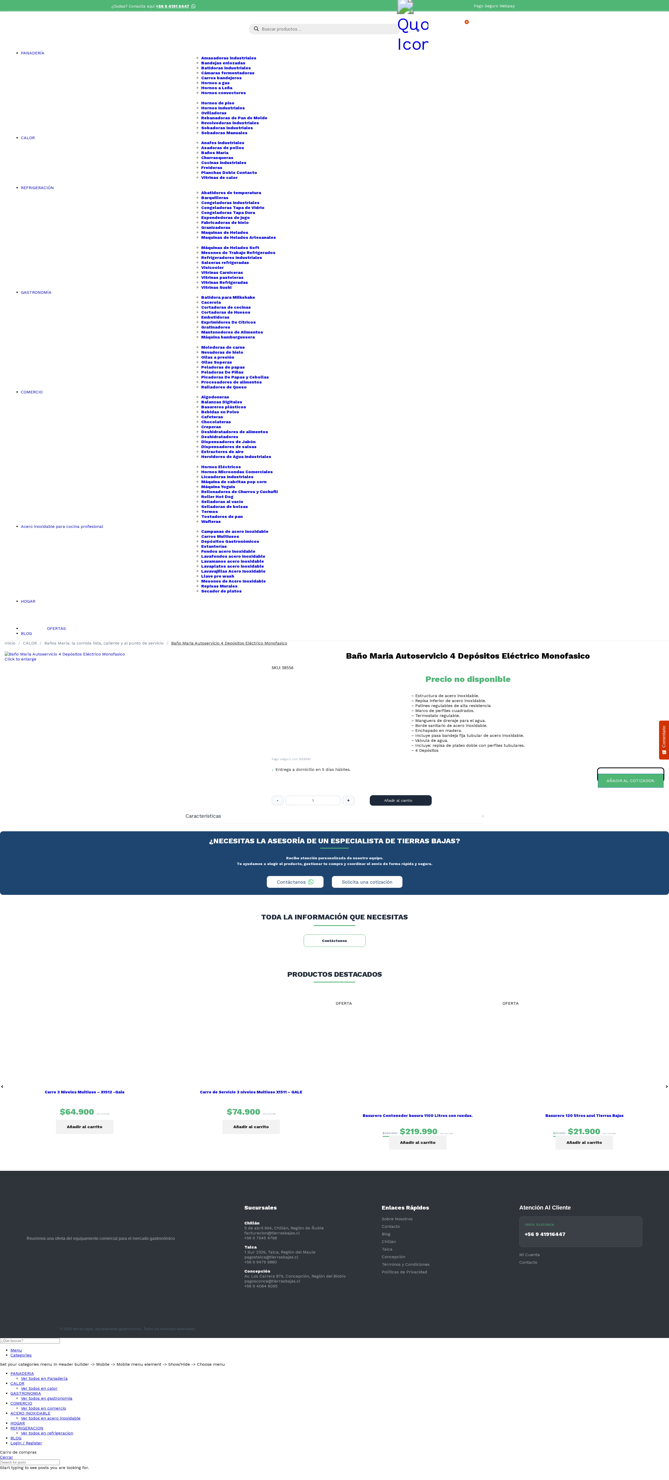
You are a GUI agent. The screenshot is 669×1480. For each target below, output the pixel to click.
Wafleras (211, 521)
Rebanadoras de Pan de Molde (234, 117)
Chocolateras (216, 421)
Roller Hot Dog (217, 496)
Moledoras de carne (223, 347)
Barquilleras (214, 197)
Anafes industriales (222, 142)
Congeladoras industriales (230, 202)
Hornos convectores (223, 92)
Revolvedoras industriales (230, 122)
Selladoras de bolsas (224, 506)
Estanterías (214, 546)
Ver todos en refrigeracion (47, 1433)
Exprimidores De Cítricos (228, 322)
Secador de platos (221, 591)
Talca (387, 1249)
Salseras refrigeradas (225, 262)
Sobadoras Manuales (224, 132)
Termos (209, 511)
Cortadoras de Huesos (225, 312)
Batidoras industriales (226, 67)
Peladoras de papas (223, 367)
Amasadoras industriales (228, 57)
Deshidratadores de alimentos (234, 431)
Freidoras (211, 167)
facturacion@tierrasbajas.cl (272, 1232)
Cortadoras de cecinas (226, 307)
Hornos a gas (215, 82)
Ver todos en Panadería (44, 1378)
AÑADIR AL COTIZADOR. (631, 780)
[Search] (663, 1340)
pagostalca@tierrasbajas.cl (271, 1257)
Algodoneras (215, 396)
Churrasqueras (217, 157)
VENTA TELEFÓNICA (539, 1225)
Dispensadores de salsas (229, 446)
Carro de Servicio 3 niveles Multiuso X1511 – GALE (251, 1092)
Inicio (11, 643)
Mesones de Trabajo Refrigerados (238, 252)
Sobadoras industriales (227, 127)
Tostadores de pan (222, 516)
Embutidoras (215, 317)
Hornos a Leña (216, 87)
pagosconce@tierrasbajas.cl (272, 1281)
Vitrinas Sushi (216, 287)
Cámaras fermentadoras (228, 72)
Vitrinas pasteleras (222, 277)
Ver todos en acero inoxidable (50, 1418)
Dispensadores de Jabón (228, 441)
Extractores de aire (222, 451)
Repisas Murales (219, 586)
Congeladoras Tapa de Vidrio (232, 207)
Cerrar (6, 1457)
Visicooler (212, 267)
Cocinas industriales (223, 162)
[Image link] (31, 1262)
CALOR (30, 643)
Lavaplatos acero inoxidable (232, 566)
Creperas (211, 426)
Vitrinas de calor (219, 177)
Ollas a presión (217, 357)
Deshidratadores (219, 436)
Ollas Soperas (216, 362)
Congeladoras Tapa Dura (228, 212)
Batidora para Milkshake (228, 297)
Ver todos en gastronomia (46, 1398)
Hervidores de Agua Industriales (236, 456)
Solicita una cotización (367, 882)
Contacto (391, 1226)
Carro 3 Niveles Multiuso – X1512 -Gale (85, 1092)
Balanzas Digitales (221, 401)
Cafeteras (212, 416)
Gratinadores (215, 327)
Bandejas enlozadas (223, 62)
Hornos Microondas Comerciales (237, 471)
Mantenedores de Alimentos (232, 332)
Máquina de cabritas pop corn (234, 481)
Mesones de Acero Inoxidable (233, 581)
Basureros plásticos (223, 406)
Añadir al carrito (398, 800)
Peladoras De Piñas (222, 372)
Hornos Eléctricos (221, 466)
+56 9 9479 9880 (260, 1261)
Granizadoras (215, 227)
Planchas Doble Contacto (229, 172)
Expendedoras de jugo (225, 217)
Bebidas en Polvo (220, 411)
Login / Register (26, 1443)
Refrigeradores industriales (231, 257)
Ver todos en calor (39, 1388)
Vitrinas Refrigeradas (224, 282)
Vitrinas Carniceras (222, 272)
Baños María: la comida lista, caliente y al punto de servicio (104, 643)
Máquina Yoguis (218, 486)
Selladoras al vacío (222, 501)
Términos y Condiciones (406, 1264)
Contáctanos (291, 882)
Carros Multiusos (220, 536)
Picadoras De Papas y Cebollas (235, 377)
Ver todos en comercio (43, 1408)
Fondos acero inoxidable (228, 551)
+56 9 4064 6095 (261, 1286)
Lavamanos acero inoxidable (232, 561)
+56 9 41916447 (545, 1234)
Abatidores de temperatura (231, 192)
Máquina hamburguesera (228, 337)
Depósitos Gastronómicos (230, 541)
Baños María (214, 152)
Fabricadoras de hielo (225, 222)
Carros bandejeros (221, 77)
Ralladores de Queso (224, 387)
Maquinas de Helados (224, 232)
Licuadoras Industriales (227, 476)
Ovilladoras (214, 112)
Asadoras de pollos (222, 147)
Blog (386, 1234)
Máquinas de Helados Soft (230, 247)
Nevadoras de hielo (222, 352)
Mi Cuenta (529, 1254)
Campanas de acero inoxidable (234, 531)
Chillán (389, 1241)
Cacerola (211, 302)
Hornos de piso (217, 102)
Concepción (393, 1256)
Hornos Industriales (223, 107)
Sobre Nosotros (397, 1218)
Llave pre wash (217, 576)
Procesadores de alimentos (231, 382)
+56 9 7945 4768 (260, 1237)
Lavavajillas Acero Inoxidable (233, 571)
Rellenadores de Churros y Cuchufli (239, 491)
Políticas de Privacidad (404, 1271)
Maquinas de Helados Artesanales (238, 237)
